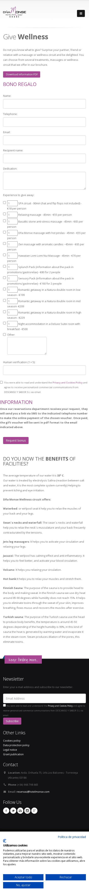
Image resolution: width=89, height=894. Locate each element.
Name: (7, 96)
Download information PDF (21, 74)
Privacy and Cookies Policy (68, 382)
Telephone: (10, 114)
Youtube (20, 811)
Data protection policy (16, 745)
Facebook (6, 811)
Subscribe (12, 721)
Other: (11, 334)
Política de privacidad (72, 837)
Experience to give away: (18, 195)
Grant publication (13, 754)
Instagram (27, 811)
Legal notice (10, 749)
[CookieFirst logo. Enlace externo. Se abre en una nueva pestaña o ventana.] (4, 841)
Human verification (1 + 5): (19, 362)
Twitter (13, 811)
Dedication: (10, 168)
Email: (6, 132)
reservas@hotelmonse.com (33, 791)
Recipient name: (13, 150)
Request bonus (16, 440)
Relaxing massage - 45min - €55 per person (45, 215)
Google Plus (34, 811)
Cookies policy (11, 740)
